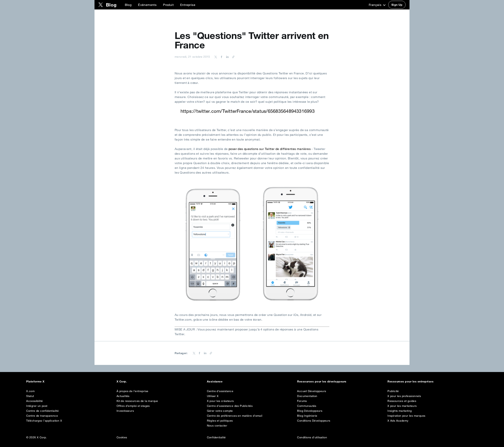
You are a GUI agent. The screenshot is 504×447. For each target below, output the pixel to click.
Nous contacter (217, 425)
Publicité (393, 391)
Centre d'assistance (220, 391)
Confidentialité (216, 437)
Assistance (215, 381)
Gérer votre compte (220, 411)
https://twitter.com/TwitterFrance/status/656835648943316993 (248, 111)
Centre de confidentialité (42, 411)
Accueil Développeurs (311, 391)
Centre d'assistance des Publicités (230, 406)
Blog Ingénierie (307, 415)
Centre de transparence (42, 415)
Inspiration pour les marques (406, 415)
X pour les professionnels (404, 396)
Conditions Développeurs (313, 420)
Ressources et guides (401, 401)
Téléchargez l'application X (44, 420)
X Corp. (122, 381)
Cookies (122, 437)
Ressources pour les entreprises (410, 381)
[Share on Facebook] (221, 56)
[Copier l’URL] (232, 56)
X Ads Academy (397, 420)
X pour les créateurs (220, 401)
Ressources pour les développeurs (321, 381)
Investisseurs (125, 411)
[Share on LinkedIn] (227, 56)
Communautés (306, 406)
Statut (30, 396)
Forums (302, 401)
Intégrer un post (36, 406)
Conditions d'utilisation (312, 437)
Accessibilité (34, 401)
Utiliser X (213, 396)
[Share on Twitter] (216, 56)
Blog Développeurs (309, 411)
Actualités (123, 396)
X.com (30, 391)
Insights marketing (399, 411)
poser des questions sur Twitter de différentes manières (270, 149)
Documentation (307, 396)
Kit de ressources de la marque (137, 401)
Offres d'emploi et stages (133, 406)
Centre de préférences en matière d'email (234, 415)
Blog (128, 5)
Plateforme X (35, 381)
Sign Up (396, 4)
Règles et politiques (220, 420)
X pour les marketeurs (402, 406)
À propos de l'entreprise (132, 391)
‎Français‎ (375, 5)
